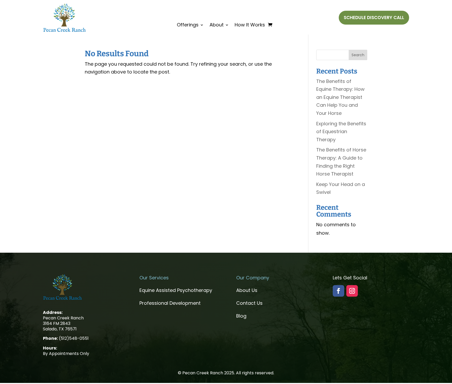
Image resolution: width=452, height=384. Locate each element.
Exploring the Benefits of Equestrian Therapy (341, 131)
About (217, 25)
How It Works (250, 25)
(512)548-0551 (74, 338)
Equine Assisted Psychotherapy (175, 290)
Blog (241, 316)
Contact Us (249, 303)
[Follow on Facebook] (338, 291)
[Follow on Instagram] (352, 291)
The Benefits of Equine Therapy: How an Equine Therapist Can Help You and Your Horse (340, 97)
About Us (246, 290)
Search (358, 55)
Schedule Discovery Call (374, 17)
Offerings (188, 25)
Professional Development (170, 303)
